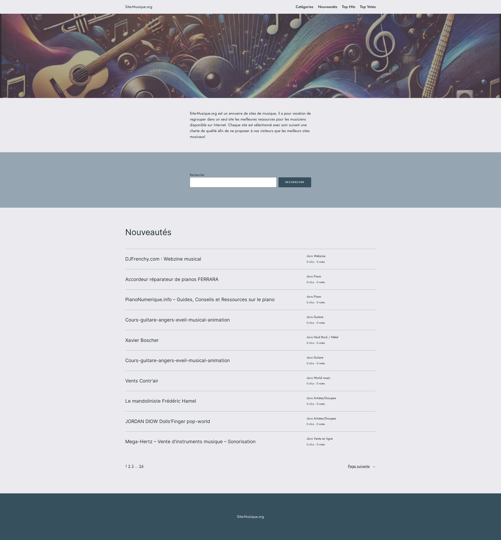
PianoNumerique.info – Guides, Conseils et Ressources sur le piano (200, 299)
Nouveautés (327, 6)
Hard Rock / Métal (326, 337)
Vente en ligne (323, 438)
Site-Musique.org (138, 6)
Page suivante (362, 466)
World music (322, 378)
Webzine (319, 256)
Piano (317, 276)
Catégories (304, 6)
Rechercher (197, 175)
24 (141, 466)
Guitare (318, 317)
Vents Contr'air (141, 380)
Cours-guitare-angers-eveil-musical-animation (177, 320)
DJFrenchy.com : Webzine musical (163, 259)
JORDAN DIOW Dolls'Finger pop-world (167, 421)
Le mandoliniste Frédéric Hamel (160, 401)
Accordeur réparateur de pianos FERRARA (171, 279)
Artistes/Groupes (325, 398)
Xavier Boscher (142, 340)
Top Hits (348, 6)
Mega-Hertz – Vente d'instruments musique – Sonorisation (190, 441)
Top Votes (368, 6)
